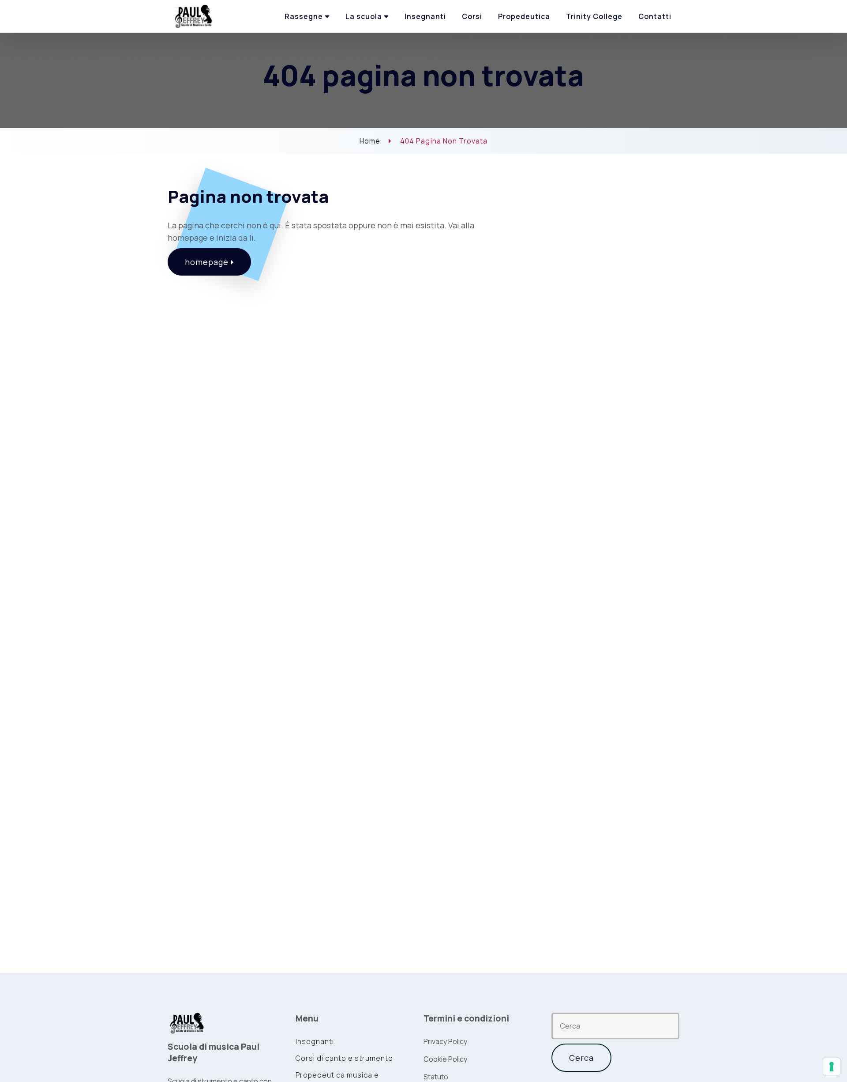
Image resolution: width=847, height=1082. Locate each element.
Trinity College (594, 16)
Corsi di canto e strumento (344, 1058)
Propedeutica (524, 16)
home (370, 141)
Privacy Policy (445, 1041)
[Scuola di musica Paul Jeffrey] (194, 16)
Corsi (472, 16)
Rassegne (304, 16)
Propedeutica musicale (337, 1075)
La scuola (363, 16)
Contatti (654, 16)
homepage (208, 262)
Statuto (436, 1077)
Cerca (581, 1057)
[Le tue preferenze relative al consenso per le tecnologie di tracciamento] (831, 1066)
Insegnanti (425, 16)
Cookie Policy (445, 1059)
